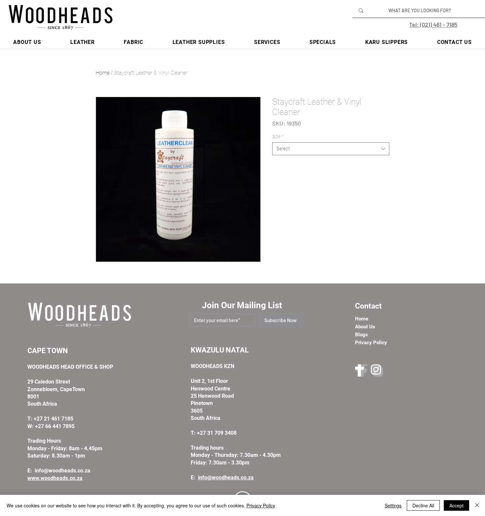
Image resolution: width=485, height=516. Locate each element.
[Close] (477, 505)
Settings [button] (393, 505)
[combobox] (330, 148)
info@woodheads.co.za (62, 470)
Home (103, 73)
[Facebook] (361, 370)
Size (278, 136)
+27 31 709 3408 (217, 433)
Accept (456, 505)
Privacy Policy (260, 505)
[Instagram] (377, 370)
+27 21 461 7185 (53, 419)
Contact (368, 306)
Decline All (423, 505)
